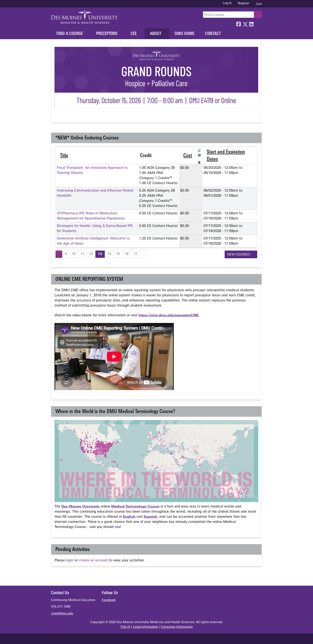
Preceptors (106, 34)
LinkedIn (251, 23)
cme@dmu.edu (62, 613)
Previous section (57, 116)
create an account (93, 560)
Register (243, 3)
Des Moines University (80, 506)
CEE (134, 34)
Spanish (150, 517)
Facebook (238, 23)
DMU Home (184, 34)
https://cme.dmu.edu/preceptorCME (168, 315)
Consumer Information (177, 627)
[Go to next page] (143, 254)
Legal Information (145, 627)
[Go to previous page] (59, 254)
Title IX (125, 627)
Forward (258, 23)
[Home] (84, 16)
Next (73, 116)
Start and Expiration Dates (226, 156)
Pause (65, 116)
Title (64, 155)
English (129, 517)
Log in (227, 3)
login (70, 560)
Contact (213, 34)
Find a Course (69, 34)
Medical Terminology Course (135, 506)
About (155, 34)
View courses (239, 254)
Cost (187, 155)
